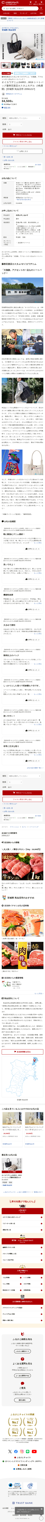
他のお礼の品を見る (24, 199)
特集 (41, 13)
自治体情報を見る (24, 1052)
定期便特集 (27, 1290)
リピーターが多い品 (9, 1223)
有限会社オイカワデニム (14, 94)
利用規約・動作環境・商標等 (22, 1515)
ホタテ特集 (27, 1284)
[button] (41, 8)
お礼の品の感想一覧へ (34, 768)
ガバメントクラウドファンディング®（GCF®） (24, 1461)
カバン (24, 827)
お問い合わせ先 (9, 160)
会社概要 (6, 1508)
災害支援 (23, 1465)
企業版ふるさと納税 (24, 1469)
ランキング (23, 13)
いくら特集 (27, 1277)
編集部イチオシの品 (9, 1247)
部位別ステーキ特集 (9, 1290)
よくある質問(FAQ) (22, 1375)
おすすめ (33, 13)
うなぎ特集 (6, 1277)
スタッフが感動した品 (9, 1253)
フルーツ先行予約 (8, 1260)
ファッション (15, 827)
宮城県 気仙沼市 (7, 1185)
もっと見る (38, 993)
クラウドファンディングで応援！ (13, 1307)
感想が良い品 (7, 1230)
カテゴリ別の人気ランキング (11, 1217)
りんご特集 (6, 1284)
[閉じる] (42, 1509)
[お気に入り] (41, 1518)
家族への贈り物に (8, 1320)
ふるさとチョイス (24, 1457)
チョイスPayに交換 (9, 1314)
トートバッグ (34, 827)
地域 (15, 13)
